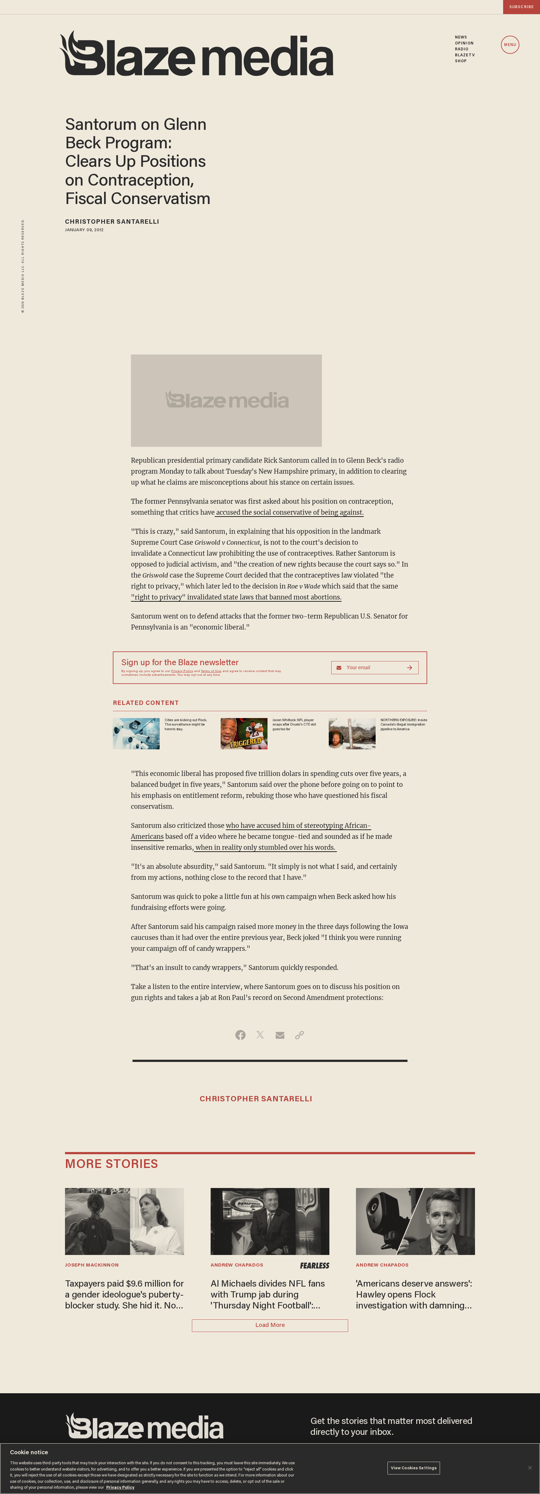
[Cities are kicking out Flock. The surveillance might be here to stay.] (136, 732)
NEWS (461, 37)
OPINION (464, 43)
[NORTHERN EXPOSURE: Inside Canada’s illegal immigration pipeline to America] (352, 732)
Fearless (314, 1265)
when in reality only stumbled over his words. (265, 847)
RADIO (462, 49)
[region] (270, 1468)
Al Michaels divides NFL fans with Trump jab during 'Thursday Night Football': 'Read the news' (268, 1296)
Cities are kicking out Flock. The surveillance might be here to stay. (186, 724)
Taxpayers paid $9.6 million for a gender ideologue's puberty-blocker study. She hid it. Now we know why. (124, 1296)
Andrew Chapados (237, 1265)
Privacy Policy (182, 671)
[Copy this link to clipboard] (299, 1035)
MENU (510, 45)
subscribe (521, 7)
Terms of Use (211, 671)
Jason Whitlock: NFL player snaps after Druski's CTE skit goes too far (294, 724)
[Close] (530, 1468)
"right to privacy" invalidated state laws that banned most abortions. (236, 597)
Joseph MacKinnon (92, 1265)
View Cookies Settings (414, 1468)
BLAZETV (465, 55)
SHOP (461, 61)
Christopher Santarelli (112, 222)
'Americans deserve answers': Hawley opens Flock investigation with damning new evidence (414, 1296)
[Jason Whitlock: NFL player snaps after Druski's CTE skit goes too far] (244, 732)
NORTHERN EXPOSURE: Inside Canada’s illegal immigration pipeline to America (404, 724)
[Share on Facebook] (240, 1035)
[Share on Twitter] (260, 1035)
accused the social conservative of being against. (289, 512)
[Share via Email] (280, 1035)
